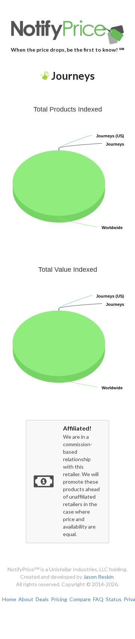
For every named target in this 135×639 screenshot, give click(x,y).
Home (9, 599)
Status (114, 599)
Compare (80, 599)
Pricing (59, 599)
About (25, 599)
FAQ (98, 599)
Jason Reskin (98, 576)
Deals (42, 599)
